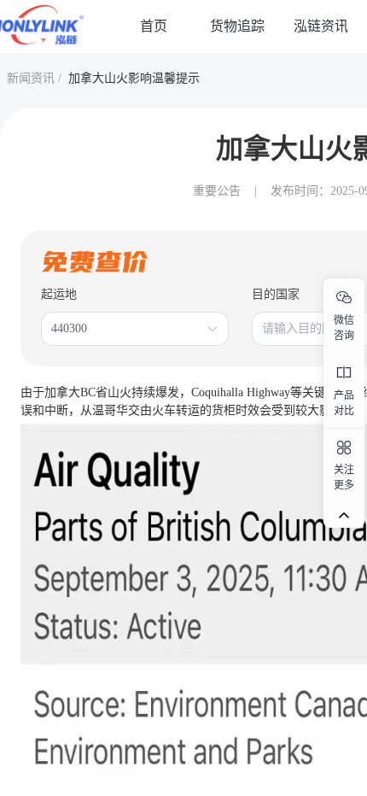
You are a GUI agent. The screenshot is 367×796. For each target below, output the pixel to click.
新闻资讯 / (34, 78)
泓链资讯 (321, 26)
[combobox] (126, 329)
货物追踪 (237, 26)
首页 (153, 26)
